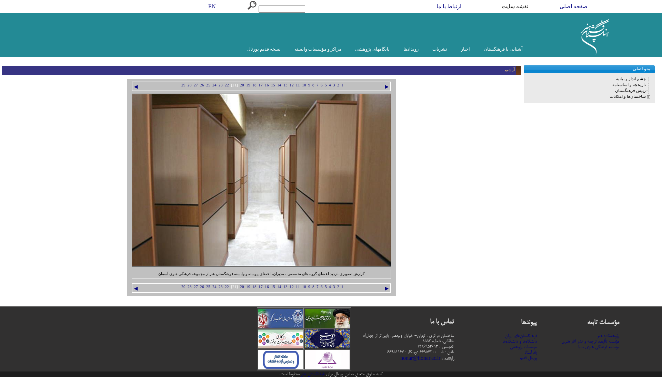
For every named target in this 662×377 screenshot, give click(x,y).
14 (279, 85)
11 (298, 85)
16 (267, 85)
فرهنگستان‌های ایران (521, 336)
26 (202, 85)
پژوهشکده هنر (608, 336)
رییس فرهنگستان (630, 90)
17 (261, 85)
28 (190, 85)
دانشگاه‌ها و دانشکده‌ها (519, 341)
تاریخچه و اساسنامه (629, 84)
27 (196, 85)
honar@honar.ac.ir (420, 359)
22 (227, 85)
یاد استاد (530, 352)
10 (304, 85)
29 (183, 85)
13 (285, 85)
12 (292, 85)
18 (254, 85)
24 (214, 85)
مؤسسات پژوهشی (523, 347)
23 (221, 85)
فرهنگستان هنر (312, 374)
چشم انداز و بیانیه (631, 78)
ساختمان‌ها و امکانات (628, 96)
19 (248, 85)
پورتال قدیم (528, 358)
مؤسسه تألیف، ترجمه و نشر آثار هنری (590, 341)
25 (208, 85)
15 (273, 85)
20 (242, 85)
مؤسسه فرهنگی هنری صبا (598, 347)
